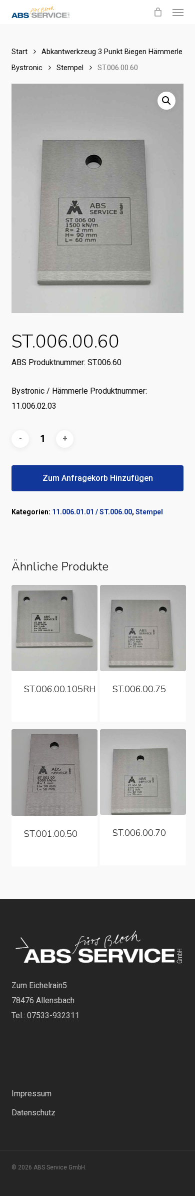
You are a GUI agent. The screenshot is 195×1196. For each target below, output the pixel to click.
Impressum (32, 1093)
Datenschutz (34, 1112)
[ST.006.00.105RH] (55, 628)
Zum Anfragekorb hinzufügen (97, 478)
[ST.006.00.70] (143, 772)
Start (20, 51)
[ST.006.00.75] (143, 628)
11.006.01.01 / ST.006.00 (92, 512)
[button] (178, 12)
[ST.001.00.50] (55, 772)
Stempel (70, 67)
